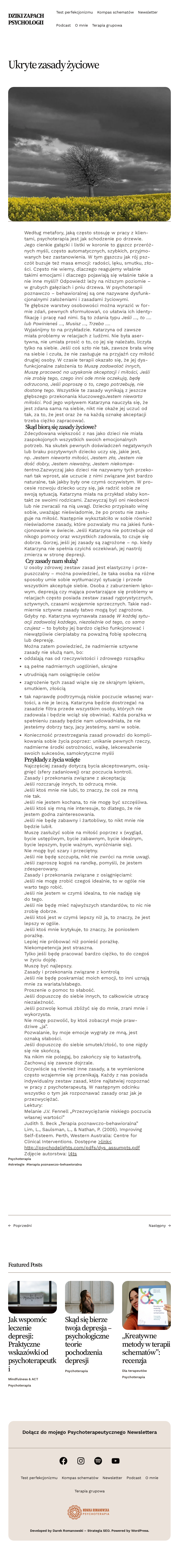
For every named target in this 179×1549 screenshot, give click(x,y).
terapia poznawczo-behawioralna (55, 1164)
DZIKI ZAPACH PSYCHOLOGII (26, 19)
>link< (105, 1141)
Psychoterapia (19, 1159)
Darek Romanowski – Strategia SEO (81, 1530)
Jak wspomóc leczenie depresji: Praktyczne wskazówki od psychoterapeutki (32, 1344)
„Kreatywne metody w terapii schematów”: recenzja (146, 1348)
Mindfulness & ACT (23, 1379)
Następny (157, 1225)
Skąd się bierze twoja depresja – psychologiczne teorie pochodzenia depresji (88, 1340)
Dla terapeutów (134, 1371)
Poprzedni (22, 1225)
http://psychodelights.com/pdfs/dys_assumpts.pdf (82, 1147)
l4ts (72, 1153)
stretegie (17, 1164)
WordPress (139, 1530)
